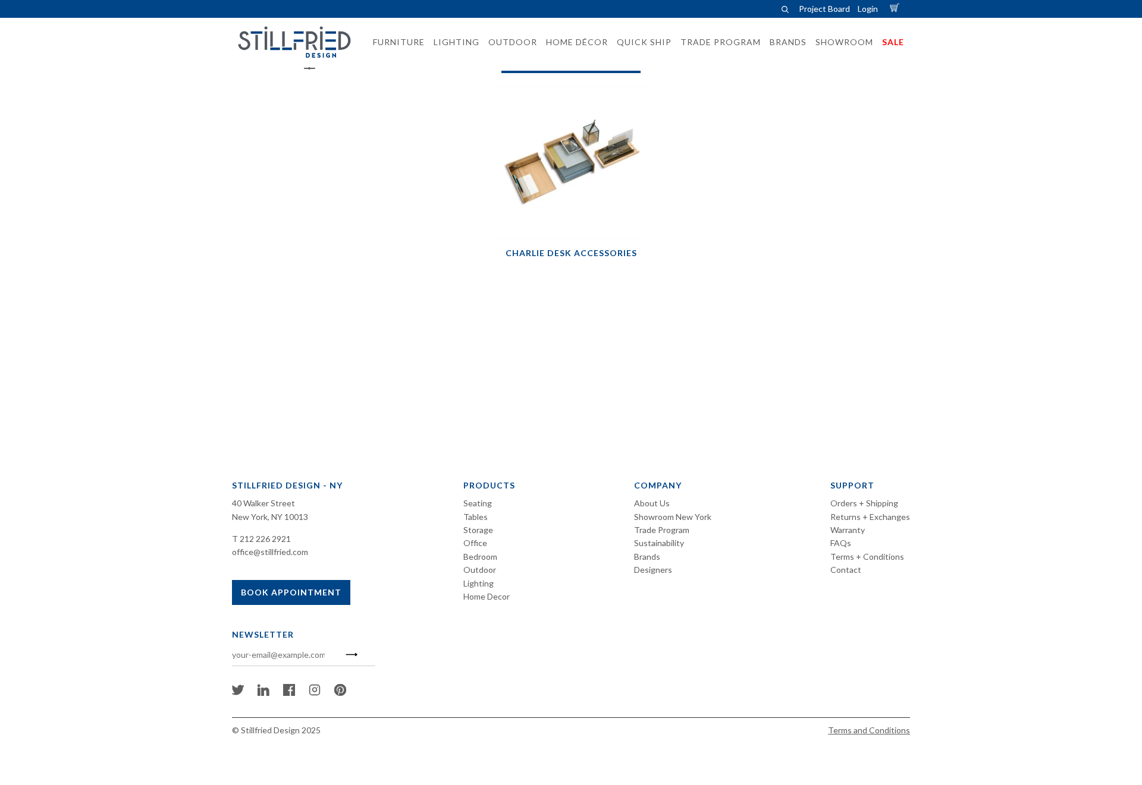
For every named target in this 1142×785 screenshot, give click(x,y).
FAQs (840, 543)
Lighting (478, 583)
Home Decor (486, 596)
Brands (647, 556)
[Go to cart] (896, 9)
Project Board (824, 9)
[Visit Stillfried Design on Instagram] (315, 693)
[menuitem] (395, 42)
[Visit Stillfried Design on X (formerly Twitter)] (238, 693)
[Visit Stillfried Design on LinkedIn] (263, 693)
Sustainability (659, 543)
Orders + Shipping (864, 503)
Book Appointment (291, 592)
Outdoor (479, 570)
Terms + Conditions (867, 556)
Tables (475, 517)
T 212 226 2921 (261, 539)
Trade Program (661, 530)
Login (868, 9)
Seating (477, 503)
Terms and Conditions (869, 730)
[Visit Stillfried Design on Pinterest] (340, 693)
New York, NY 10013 (270, 517)
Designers (653, 570)
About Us (652, 503)
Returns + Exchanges (870, 517)
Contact (845, 570)
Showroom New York (672, 517)
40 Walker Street (263, 503)
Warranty (847, 530)
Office (475, 543)
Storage (478, 530)
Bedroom (480, 556)
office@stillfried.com (270, 552)
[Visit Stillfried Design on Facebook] (289, 693)
